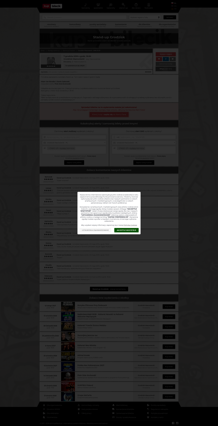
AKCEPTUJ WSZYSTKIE (126, 230)
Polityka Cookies (130, 225)
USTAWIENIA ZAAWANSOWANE (95, 230)
